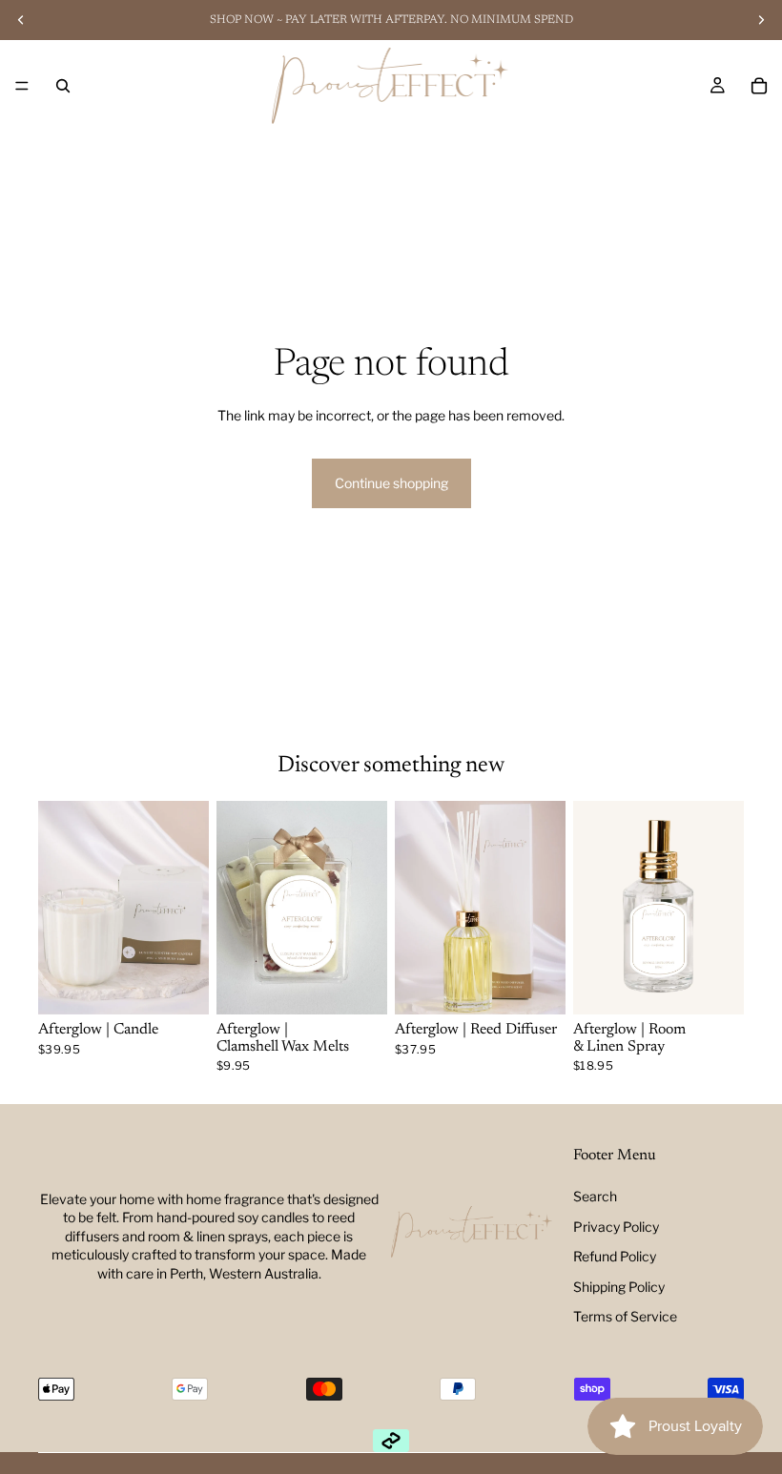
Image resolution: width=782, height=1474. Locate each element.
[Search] (63, 86)
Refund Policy (614, 1256)
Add (195, 985)
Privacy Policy (616, 1226)
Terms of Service (625, 1316)
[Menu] (22, 86)
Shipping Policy (619, 1287)
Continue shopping (391, 483)
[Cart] (759, 86)
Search (595, 1196)
